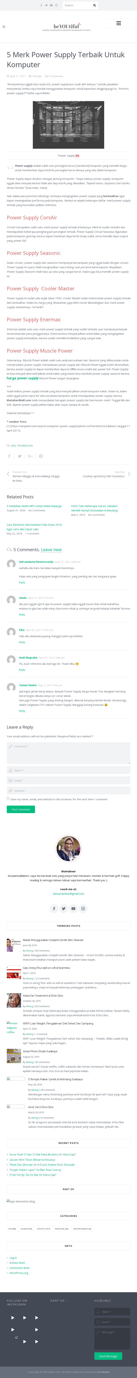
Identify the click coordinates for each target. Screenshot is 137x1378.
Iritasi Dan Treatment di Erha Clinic (43, 995)
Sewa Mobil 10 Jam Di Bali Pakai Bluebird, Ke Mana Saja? (42, 1154)
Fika (21, 630)
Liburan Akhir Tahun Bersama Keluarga (32, 1159)
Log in (13, 1257)
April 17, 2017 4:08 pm (68, 561)
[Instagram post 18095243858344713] (13, 1330)
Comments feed (19, 1268)
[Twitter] (46, 5)
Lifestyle (37, 76)
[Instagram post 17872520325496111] (13, 1342)
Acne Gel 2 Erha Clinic (41, 1107)
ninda (22, 597)
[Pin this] (39, 456)
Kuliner (24, 1229)
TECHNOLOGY (25, 445)
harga (12, 378)
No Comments (37, 510)
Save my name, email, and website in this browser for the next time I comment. (59, 799)
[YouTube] (51, 5)
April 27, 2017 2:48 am (52, 657)
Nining (29, 950)
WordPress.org (18, 1273)
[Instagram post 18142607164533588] (36, 1318)
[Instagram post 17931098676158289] (36, 1342)
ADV (13, 445)
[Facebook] (41, 5)
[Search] (94, 5)
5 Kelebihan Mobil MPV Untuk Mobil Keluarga (34, 506)
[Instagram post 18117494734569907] (25, 1342)
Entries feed (17, 1262)
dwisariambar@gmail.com (68, 893)
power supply (27, 378)
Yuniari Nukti (28, 685)
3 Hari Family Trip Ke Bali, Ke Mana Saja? (32, 1175)
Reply (22, 582)
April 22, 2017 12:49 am (39, 630)
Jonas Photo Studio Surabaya (40, 1051)
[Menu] (4, 26)
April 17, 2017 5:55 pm (41, 597)
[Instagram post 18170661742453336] (13, 1318)
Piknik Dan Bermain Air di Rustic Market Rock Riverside (42, 1164)
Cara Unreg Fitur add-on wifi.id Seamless (46, 967)
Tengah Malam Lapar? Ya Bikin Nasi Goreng (35, 1170)
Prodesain (104, 1372)
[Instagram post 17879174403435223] (36, 1330)
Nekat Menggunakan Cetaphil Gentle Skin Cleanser (53, 940)
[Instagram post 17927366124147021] (25, 1318)
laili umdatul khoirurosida (36, 561)
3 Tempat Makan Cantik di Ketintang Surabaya (55, 1079)
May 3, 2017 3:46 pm (50, 685)
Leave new (51, 549)
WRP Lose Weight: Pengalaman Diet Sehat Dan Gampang (58, 1023)
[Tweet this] (20, 456)
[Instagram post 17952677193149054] (25, 1330)
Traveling (60, 1229)
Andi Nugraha (28, 657)
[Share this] (11, 456)
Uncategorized (80, 1229)
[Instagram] (56, 5)
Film (10, 1229)
